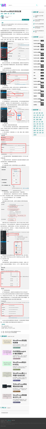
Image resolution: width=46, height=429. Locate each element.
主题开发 (35, 134)
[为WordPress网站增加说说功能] (7, 387)
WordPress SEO (38, 67)
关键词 (35, 130)
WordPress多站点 (38, 69)
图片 (8, 13)
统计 (42, 130)
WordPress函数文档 (38, 82)
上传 (37, 121)
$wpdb (40, 128)
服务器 (37, 119)
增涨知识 (38, 96)
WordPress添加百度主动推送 (39, 31)
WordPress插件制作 (38, 64)
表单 (37, 130)
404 (42, 128)
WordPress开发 (38, 55)
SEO (38, 72)
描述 (40, 123)
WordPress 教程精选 (38, 93)
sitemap (2, 425)
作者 (42, 123)
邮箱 (40, 132)
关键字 (35, 132)
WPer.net (9, 420)
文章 (34, 112)
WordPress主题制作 (38, 53)
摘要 (37, 128)
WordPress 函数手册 (38, 85)
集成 (40, 130)
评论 (39, 121)
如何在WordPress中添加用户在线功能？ (39, 27)
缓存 (34, 128)
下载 (42, 117)
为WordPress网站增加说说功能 (20, 385)
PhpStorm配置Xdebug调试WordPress (39, 20)
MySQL (38, 78)
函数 (39, 112)
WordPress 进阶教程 (38, 99)
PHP (38, 75)
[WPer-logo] (3, 5)
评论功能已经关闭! (4, 412)
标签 (37, 117)
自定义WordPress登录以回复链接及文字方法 (13, 331)
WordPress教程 (38, 46)
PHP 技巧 (38, 87)
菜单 (37, 123)
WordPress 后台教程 (38, 102)
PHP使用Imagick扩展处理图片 (19, 352)
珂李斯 (7, 17)
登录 (42, 121)
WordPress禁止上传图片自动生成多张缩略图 (20, 374)
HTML (35, 123)
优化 (39, 117)
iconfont (4, 425)
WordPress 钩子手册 (38, 91)
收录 (42, 132)
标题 (13, 13)
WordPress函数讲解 (38, 44)
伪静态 (2, 13)
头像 (11, 13)
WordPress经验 (38, 61)
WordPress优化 (38, 58)
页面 (37, 112)
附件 (37, 132)
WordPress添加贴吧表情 (20, 341)
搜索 (34, 117)
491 (27, 19)
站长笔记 (38, 104)
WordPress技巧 (6, 325)
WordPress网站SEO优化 (19, 363)
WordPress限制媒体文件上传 (20, 396)
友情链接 (5, 13)
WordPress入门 (38, 40)
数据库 (41, 119)
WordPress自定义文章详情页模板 (11, 332)
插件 (42, 112)
